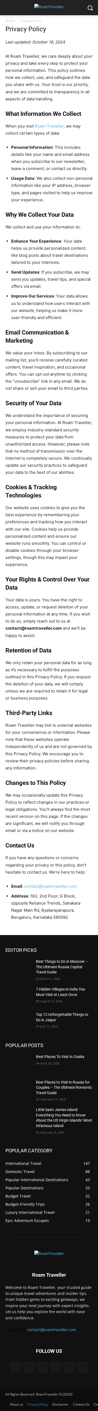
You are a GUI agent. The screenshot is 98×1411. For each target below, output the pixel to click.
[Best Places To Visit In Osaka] (18, 1063)
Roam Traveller (49, 126)
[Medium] (42, 1367)
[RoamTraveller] (49, 7)
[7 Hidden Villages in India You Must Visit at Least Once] (18, 996)
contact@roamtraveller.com (50, 886)
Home (10, 20)
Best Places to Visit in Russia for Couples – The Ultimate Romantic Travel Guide (64, 1087)
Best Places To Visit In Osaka (60, 1056)
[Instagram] (29, 1367)
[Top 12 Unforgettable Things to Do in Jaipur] (18, 1021)
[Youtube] (82, 1367)
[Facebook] (15, 1367)
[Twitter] (69, 1367)
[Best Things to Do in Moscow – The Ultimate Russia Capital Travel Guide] (18, 968)
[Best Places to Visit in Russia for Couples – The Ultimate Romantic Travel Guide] (18, 1089)
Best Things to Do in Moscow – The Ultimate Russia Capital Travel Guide (62, 966)
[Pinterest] (55, 1367)
